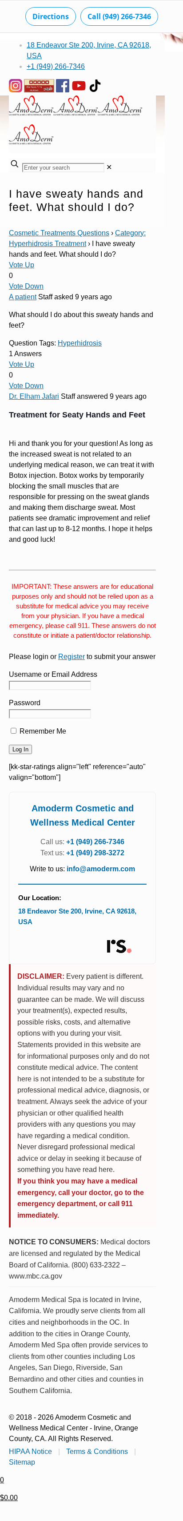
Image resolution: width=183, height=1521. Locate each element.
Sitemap (22, 1462)
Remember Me (42, 731)
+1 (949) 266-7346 (56, 66)
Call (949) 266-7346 (119, 16)
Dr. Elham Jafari (34, 396)
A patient (22, 297)
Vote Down (26, 286)
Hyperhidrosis (80, 343)
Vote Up (21, 265)
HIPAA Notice (30, 1451)
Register (71, 656)
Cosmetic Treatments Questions (59, 233)
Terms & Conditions (97, 1451)
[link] (109, 167)
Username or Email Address (53, 674)
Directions (50, 16)
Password (24, 703)
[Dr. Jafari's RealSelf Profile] (118, 946)
